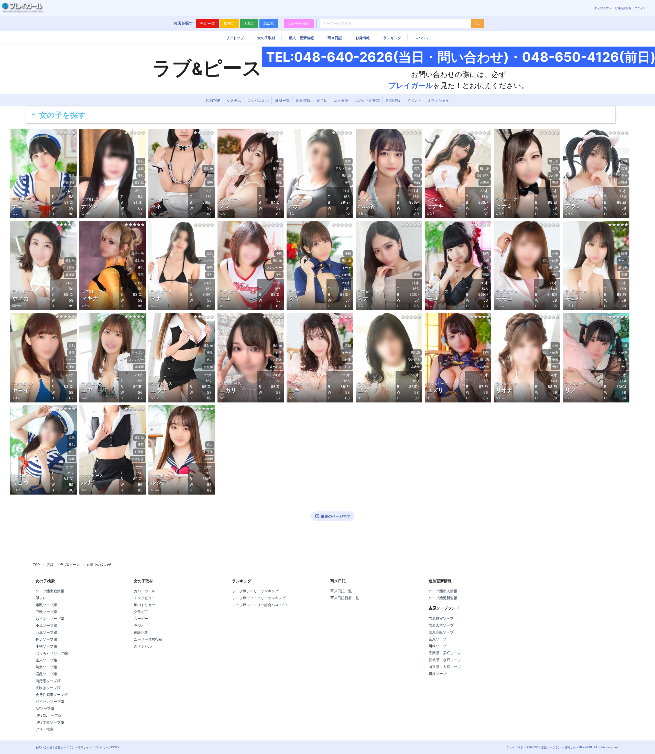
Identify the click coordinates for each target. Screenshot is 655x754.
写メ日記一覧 (341, 591)
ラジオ (139, 626)
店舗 (49, 565)
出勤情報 (303, 100)
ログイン (640, 8)
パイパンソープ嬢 (50, 702)
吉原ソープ (437, 639)
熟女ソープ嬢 (46, 667)
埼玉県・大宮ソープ (445, 667)
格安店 (229, 23)
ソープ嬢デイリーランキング (255, 591)
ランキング (392, 38)
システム (234, 100)
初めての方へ (603, 8)
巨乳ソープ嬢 (46, 612)
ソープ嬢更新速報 (443, 598)
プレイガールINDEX (106, 747)
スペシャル (424, 38)
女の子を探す (299, 23)
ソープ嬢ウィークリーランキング (259, 598)
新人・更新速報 (301, 38)
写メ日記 (335, 38)
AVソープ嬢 (45, 708)
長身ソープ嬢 (46, 639)
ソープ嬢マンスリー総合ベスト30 (259, 605)
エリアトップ (233, 38)
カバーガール (144, 591)
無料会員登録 (623, 8)
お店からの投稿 (367, 100)
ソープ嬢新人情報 (443, 591)
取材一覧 (282, 100)
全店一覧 (207, 23)
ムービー (141, 619)
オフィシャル (438, 100)
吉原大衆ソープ (441, 625)
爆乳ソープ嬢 (46, 605)
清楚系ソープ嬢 (48, 681)
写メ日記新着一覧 (344, 598)
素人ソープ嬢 (46, 660)
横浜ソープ (437, 674)
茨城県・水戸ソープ (445, 660)
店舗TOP (213, 100)
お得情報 (362, 38)
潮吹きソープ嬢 (48, 688)
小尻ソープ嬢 (46, 626)
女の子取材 (266, 38)
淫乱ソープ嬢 (46, 674)
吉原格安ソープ (441, 618)
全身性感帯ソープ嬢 (52, 695)
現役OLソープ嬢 (49, 715)
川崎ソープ (437, 646)
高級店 (269, 23)
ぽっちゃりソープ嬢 (52, 653)
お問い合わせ (44, 747)
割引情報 (393, 100)
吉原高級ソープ (441, 632)
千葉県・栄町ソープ (445, 653)
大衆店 (249, 23)
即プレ (322, 100)
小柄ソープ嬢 (46, 646)
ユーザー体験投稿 (148, 639)
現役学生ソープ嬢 (50, 722)
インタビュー (144, 598)
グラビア (141, 612)
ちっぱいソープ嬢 (50, 619)
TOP (36, 565)
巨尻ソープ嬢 (46, 632)
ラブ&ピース (70, 565)
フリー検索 (44, 729)
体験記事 (141, 632)
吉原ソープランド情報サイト (73, 747)
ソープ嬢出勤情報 (50, 591)
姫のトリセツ (144, 605)
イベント (414, 100)
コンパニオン (258, 100)
